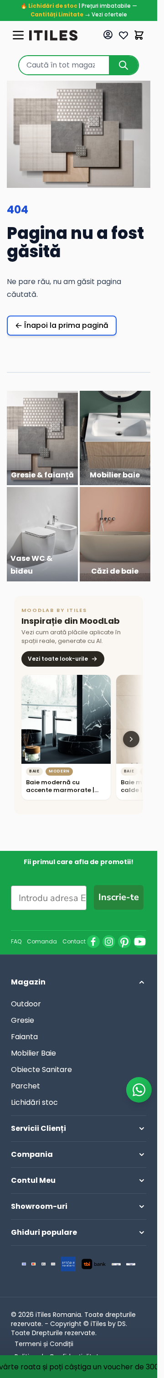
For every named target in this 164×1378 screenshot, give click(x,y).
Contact (74, 941)
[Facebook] (93, 941)
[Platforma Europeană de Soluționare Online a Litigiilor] (116, 1264)
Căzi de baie (114, 571)
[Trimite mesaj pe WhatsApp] (139, 1090)
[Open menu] (18, 35)
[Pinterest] (124, 941)
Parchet (25, 1086)
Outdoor (26, 1004)
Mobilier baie (115, 475)
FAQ (16, 941)
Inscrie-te (118, 897)
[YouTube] (139, 941)
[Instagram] (108, 941)
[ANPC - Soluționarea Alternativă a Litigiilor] (130, 1264)
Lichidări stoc (34, 1102)
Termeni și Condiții (44, 1343)
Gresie (22, 1020)
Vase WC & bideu (31, 564)
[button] (78, 982)
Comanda (42, 941)
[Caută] (123, 65)
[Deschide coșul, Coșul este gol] (139, 35)
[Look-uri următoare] (131, 739)
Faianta (24, 1036)
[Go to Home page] (53, 35)
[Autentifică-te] (108, 34)
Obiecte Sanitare (41, 1069)
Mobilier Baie (33, 1053)
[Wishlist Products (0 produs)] (123, 35)
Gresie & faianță (42, 475)
